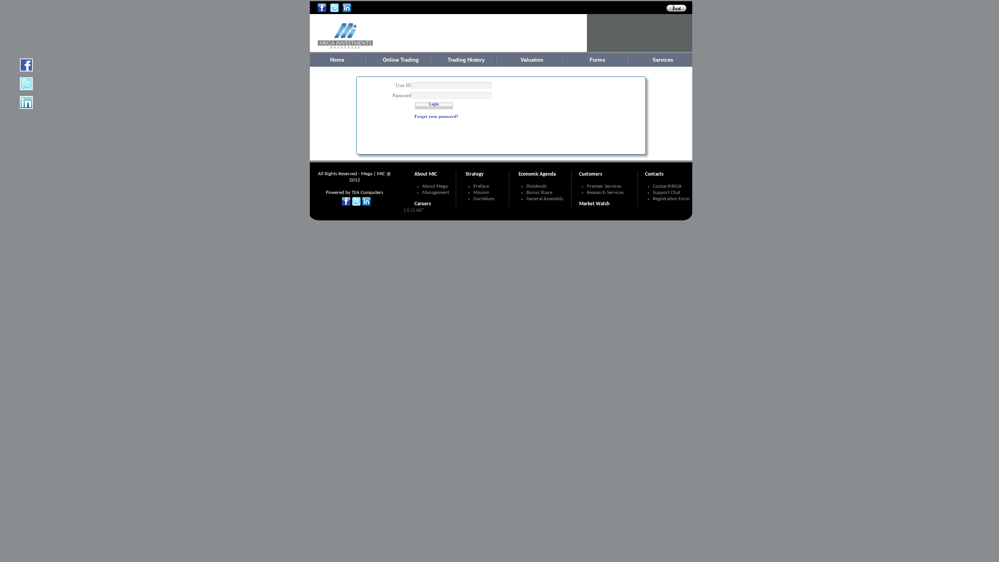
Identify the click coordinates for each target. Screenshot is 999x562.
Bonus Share (539, 192)
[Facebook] (322, 10)
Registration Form (671, 198)
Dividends (536, 186)
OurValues (483, 198)
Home (337, 60)
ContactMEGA (667, 186)
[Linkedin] (347, 10)
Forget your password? (436, 116)
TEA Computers (367, 192)
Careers (422, 203)
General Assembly (544, 198)
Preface (481, 186)
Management (435, 192)
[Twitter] (334, 10)
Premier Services (604, 186)
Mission (481, 192)
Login (434, 104)
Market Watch (594, 203)
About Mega (435, 186)
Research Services (605, 192)
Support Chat (666, 192)
